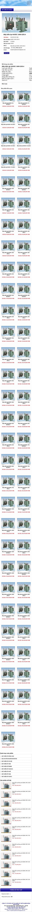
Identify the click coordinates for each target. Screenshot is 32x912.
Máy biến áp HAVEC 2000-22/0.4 (24, 659)
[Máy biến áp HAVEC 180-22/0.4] (8, 250)
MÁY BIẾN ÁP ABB (6, 763)
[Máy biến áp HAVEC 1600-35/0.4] (24, 613)
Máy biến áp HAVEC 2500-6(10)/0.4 (8, 723)
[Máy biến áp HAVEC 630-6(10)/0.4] (8, 420)
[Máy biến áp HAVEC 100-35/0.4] (8, 207)
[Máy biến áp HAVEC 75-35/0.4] (8, 164)
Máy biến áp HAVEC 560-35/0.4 (24, 403)
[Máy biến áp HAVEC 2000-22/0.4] (24, 655)
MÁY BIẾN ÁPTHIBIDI (7, 766)
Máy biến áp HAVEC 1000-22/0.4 (8, 531)
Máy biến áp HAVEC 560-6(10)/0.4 (24, 360)
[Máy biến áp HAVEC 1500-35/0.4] (24, 591)
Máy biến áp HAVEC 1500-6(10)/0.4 (24, 574)
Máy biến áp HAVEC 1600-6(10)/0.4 (8, 616)
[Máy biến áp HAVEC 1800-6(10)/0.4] (8, 634)
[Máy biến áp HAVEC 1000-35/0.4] (24, 527)
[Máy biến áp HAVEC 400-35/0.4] (8, 356)
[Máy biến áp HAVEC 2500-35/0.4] (8, 741)
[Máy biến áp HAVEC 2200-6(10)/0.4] (24, 677)
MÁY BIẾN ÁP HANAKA (7, 769)
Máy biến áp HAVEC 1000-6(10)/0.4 (8, 509)
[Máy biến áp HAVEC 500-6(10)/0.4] (8, 335)
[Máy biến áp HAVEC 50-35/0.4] (8, 143)
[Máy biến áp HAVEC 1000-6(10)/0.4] (8, 506)
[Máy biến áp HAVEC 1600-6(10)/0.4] (8, 613)
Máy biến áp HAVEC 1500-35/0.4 (24, 595)
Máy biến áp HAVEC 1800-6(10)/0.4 (8, 638)
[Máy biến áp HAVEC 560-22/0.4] (8, 399)
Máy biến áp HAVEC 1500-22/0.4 (8, 595)
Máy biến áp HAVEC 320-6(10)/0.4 (8, 296)
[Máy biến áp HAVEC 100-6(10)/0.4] (24, 121)
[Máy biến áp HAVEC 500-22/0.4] (8, 378)
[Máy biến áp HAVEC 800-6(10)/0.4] (8, 463)
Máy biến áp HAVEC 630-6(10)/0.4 (8, 424)
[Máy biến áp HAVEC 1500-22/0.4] (8, 591)
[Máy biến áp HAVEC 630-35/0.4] (8, 442)
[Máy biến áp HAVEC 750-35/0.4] (8, 484)
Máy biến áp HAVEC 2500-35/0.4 (8, 744)
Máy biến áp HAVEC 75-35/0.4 (8, 167)
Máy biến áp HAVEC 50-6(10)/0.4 (8, 104)
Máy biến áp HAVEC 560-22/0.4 (8, 403)
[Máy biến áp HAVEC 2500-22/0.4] (24, 719)
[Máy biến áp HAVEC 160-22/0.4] (24, 207)
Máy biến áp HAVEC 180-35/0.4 (24, 253)
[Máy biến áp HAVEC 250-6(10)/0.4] (8, 228)
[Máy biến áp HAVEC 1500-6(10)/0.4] (24, 570)
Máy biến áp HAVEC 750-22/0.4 (24, 467)
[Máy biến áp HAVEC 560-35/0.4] (24, 399)
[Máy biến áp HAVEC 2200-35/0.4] (24, 698)
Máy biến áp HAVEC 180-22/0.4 (8, 253)
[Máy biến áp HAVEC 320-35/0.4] (8, 314)
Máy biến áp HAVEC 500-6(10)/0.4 (8, 339)
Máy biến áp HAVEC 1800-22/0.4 (24, 638)
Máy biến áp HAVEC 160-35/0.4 (24, 232)
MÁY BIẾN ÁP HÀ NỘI (7, 761)
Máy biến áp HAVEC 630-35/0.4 (8, 445)
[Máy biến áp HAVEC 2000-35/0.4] (8, 677)
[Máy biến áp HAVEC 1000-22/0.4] (8, 527)
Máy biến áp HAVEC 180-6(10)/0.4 (24, 189)
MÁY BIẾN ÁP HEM (6, 774)
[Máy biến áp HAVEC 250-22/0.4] (8, 271)
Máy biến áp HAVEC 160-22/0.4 (24, 210)
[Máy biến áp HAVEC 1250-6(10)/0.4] (8, 549)
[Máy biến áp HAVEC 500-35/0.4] (24, 378)
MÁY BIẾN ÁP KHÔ (6, 771)
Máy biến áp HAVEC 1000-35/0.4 (24, 531)
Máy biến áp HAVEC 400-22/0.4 (24, 339)
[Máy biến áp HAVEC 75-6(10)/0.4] (24, 100)
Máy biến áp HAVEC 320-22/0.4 (24, 317)
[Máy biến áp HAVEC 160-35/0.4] (24, 228)
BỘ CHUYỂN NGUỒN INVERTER (9, 758)
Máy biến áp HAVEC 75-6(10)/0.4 (23, 104)
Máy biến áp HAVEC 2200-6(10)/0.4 (24, 680)
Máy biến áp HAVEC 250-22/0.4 (8, 274)
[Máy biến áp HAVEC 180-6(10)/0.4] (24, 185)
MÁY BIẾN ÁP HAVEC (7, 776)
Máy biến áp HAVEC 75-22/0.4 (24, 145)
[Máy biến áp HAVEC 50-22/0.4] (8, 121)
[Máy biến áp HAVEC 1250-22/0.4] (24, 549)
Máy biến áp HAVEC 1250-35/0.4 (8, 574)
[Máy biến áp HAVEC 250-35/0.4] (24, 271)
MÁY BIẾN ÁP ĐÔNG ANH (8, 756)
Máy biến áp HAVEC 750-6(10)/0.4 (24, 445)
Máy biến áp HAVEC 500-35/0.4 (24, 381)
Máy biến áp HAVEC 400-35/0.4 (8, 360)
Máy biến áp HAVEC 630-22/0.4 (24, 424)
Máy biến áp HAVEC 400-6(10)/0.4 (24, 296)
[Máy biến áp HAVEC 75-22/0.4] (24, 143)
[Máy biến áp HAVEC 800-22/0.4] (24, 484)
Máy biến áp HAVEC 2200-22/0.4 (8, 702)
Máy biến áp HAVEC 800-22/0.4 (24, 488)
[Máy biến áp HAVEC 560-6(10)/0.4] (24, 356)
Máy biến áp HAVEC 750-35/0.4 (8, 488)
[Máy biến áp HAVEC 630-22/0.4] (24, 420)
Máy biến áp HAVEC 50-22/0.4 (8, 124)
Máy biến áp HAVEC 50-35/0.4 (8, 145)
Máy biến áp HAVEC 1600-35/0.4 (24, 616)
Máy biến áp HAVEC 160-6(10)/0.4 (8, 189)
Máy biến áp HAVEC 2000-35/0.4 (8, 680)
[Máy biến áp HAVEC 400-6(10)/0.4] (24, 292)
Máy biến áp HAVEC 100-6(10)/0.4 (24, 125)
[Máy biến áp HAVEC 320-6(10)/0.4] (8, 292)
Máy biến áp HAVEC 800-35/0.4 (24, 509)
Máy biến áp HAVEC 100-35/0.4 (8, 210)
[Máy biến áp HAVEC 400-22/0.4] (24, 335)
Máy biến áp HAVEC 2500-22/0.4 (24, 723)
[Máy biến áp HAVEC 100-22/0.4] (24, 164)
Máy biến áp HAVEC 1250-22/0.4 (24, 552)
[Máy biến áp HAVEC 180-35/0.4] (24, 250)
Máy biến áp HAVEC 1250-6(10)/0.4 (8, 552)
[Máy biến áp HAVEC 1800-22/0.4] (24, 634)
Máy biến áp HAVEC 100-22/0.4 (24, 168)
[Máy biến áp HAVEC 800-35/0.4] (24, 506)
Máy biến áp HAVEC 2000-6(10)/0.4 (8, 659)
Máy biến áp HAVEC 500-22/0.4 (8, 381)
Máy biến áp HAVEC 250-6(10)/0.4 (8, 232)
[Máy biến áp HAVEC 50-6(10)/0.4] (8, 100)
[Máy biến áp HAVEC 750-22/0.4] (24, 463)
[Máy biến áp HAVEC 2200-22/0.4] (8, 698)
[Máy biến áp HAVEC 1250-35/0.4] (8, 570)
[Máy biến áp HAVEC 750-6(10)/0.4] (24, 442)
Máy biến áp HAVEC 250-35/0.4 (24, 274)
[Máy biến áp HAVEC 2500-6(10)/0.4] (8, 719)
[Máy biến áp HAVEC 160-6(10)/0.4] (8, 185)
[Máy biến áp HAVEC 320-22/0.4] (24, 314)
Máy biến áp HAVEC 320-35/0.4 (8, 317)
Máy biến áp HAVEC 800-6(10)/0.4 (8, 467)
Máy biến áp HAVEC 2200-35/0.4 (24, 702)
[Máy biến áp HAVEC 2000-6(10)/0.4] (8, 655)
